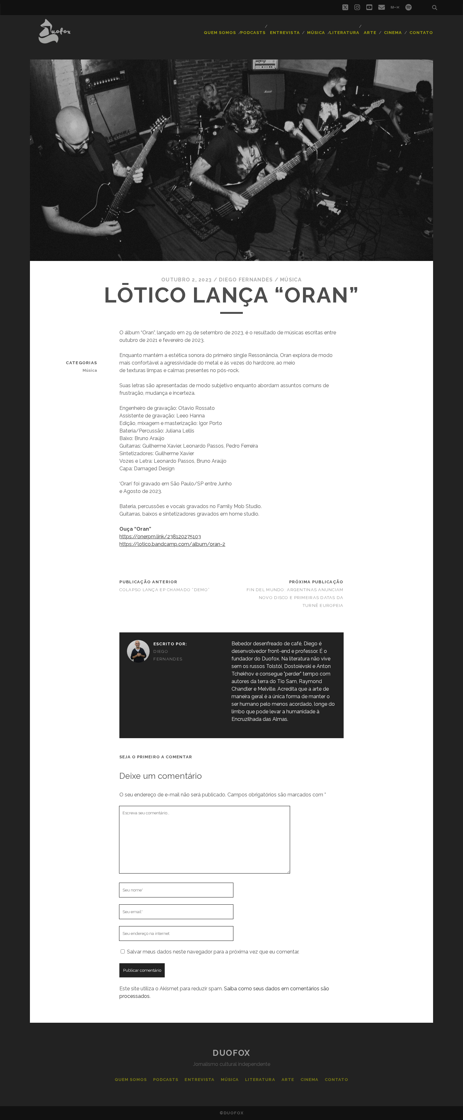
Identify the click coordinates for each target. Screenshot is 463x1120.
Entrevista (285, 32)
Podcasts (253, 32)
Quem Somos (220, 32)
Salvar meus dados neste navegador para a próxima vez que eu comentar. (213, 952)
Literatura (344, 32)
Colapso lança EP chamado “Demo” (164, 589)
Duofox (231, 1053)
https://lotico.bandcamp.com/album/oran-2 (172, 544)
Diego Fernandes (246, 280)
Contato (421, 32)
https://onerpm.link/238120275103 (160, 537)
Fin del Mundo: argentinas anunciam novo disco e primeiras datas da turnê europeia (295, 597)
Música (316, 32)
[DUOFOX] (54, 40)
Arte (370, 32)
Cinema (393, 32)
